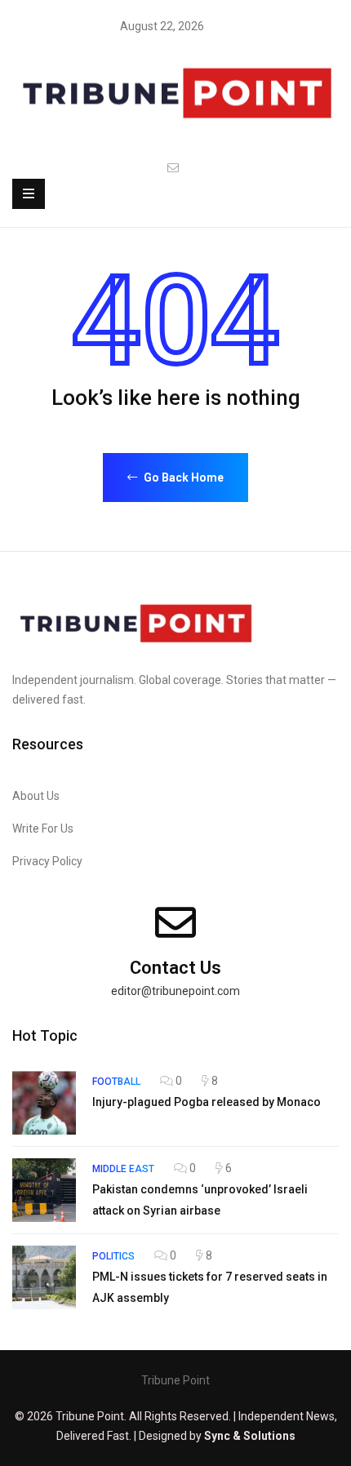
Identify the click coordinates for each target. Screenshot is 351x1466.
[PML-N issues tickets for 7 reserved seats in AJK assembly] (44, 1277)
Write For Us (42, 828)
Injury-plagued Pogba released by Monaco (206, 1101)
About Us (36, 795)
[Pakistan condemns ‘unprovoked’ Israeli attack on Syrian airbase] (44, 1190)
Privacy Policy (47, 861)
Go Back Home (182, 477)
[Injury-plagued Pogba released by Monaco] (44, 1103)
